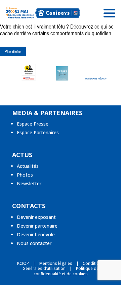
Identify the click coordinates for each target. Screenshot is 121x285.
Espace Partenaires (38, 132)
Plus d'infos (13, 51)
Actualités (28, 166)
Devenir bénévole (36, 234)
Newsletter (29, 183)
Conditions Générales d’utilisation (63, 266)
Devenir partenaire (37, 226)
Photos (25, 175)
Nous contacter (34, 243)
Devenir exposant (36, 217)
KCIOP (23, 263)
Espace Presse (32, 124)
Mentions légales (55, 263)
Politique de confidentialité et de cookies (66, 271)
